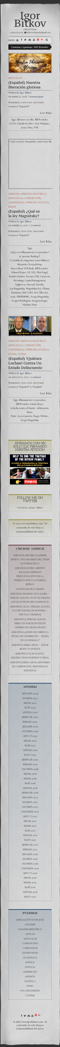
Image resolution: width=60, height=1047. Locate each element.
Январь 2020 (30, 721)
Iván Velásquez (42, 123)
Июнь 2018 (30, 778)
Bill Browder (41, 119)
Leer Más (46, 113)
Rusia (12, 206)
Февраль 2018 (30, 792)
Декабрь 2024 (30, 693)
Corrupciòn (32, 198)
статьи (21, 354)
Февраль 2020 (30, 716)
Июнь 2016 (30, 882)
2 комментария (35, 96)
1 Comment (35, 225)
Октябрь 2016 (30, 863)
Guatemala (16, 202)
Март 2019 (30, 754)
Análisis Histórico (33, 193)
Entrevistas (30, 952)
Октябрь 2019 (30, 731)
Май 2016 (30, 887)
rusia (12, 296)
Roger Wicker (40, 416)
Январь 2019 (30, 764)
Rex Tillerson (41, 292)
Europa (29, 276)
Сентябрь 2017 (30, 811)
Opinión (30, 202)
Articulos (15, 78)
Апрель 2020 (30, 712)
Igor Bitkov (30, 19)
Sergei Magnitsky (40, 296)
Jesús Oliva (26, 127)
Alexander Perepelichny (29, 264)
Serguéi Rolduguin (21, 300)
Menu (11, 40)
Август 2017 (30, 816)
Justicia (30, 966)
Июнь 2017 (30, 825)
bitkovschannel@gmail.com (39, 32)
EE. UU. (32, 272)
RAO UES (27, 292)
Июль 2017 (30, 821)
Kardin (40, 284)
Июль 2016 (30, 877)
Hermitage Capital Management (29, 280)
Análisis (14, 193)
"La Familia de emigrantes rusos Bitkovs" (29, 260)
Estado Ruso (36, 404)
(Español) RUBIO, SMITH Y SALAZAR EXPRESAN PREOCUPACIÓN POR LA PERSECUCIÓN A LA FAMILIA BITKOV (30, 576)
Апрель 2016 (30, 891)
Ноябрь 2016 (30, 858)
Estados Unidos (17, 276)
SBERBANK (22, 296)
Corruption (30, 947)
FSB (37, 276)
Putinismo (16, 292)
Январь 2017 (30, 849)
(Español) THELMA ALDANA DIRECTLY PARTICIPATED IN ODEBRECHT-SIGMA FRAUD (30, 623)
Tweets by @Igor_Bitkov (30, 507)
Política (43, 202)
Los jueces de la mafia (30, 588)
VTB (36, 127)
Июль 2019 (30, 740)
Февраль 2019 (30, 759)
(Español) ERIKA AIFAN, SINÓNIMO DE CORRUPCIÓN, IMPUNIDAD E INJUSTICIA (30, 666)
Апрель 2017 (30, 835)
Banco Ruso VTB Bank (22, 268)
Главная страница (21, 47)
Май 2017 (30, 830)
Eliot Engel (42, 272)
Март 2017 (30, 839)
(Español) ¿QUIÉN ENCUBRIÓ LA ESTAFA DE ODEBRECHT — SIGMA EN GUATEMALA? (30, 636)
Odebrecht (30, 971)
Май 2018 (30, 783)
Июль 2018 (30, 773)
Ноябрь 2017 (30, 802)
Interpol (31, 284)
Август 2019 (30, 735)
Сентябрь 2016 (30, 868)
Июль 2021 (30, 702)
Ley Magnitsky (17, 288)
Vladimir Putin (29, 304)
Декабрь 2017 (30, 797)
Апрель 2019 (30, 750)
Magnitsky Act (33, 288)
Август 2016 (30, 873)
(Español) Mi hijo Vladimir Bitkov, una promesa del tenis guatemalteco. (30, 559)
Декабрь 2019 (30, 726)
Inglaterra (20, 284)
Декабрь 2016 (30, 854)
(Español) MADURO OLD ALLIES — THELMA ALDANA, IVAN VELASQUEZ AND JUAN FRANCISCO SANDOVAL (30, 597)
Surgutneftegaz (39, 300)
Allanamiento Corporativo (32, 400)
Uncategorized (30, 990)
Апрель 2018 (30, 787)
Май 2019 (30, 745)
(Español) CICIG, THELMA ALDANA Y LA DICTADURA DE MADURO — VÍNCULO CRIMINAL (30, 610)
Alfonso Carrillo (25, 119)
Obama (45, 288)
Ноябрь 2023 (30, 698)
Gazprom (45, 276)
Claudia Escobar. (25, 123)
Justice (30, 962)
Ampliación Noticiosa (30, 919)
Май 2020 (30, 707)
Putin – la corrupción (21, 416)
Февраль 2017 (30, 844)
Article (30, 933)
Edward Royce (18, 272)
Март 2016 (30, 896)
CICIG (12, 123)
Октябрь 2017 (30, 806)
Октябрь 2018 (30, 768)
